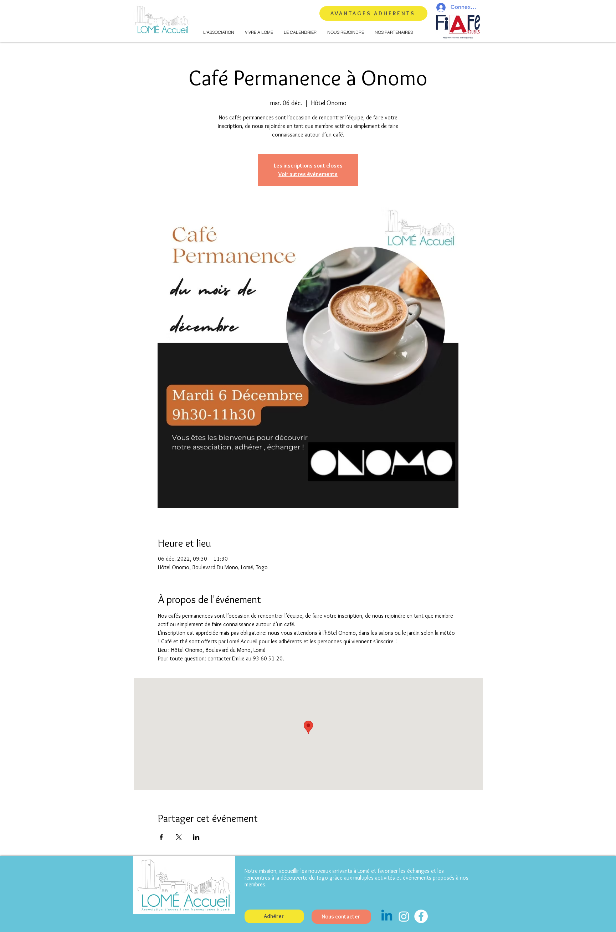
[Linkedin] (387, 916)
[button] (219, 32)
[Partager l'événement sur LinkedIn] (196, 837)
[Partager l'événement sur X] (178, 837)
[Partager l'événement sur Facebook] (161, 837)
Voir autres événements (308, 174)
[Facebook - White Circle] (421, 916)
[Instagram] (404, 916)
